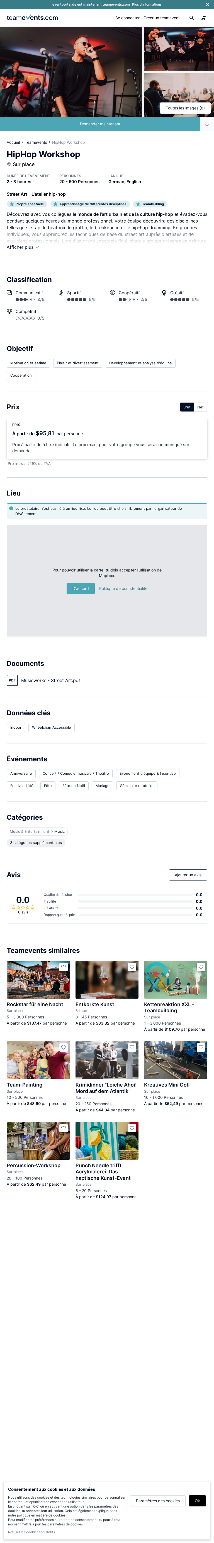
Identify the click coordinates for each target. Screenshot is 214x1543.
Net (200, 407)
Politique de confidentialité (123, 588)
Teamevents (36, 142)
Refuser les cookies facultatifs (31, 1532)
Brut (187, 407)
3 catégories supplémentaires (36, 842)
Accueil (13, 142)
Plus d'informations (147, 4)
